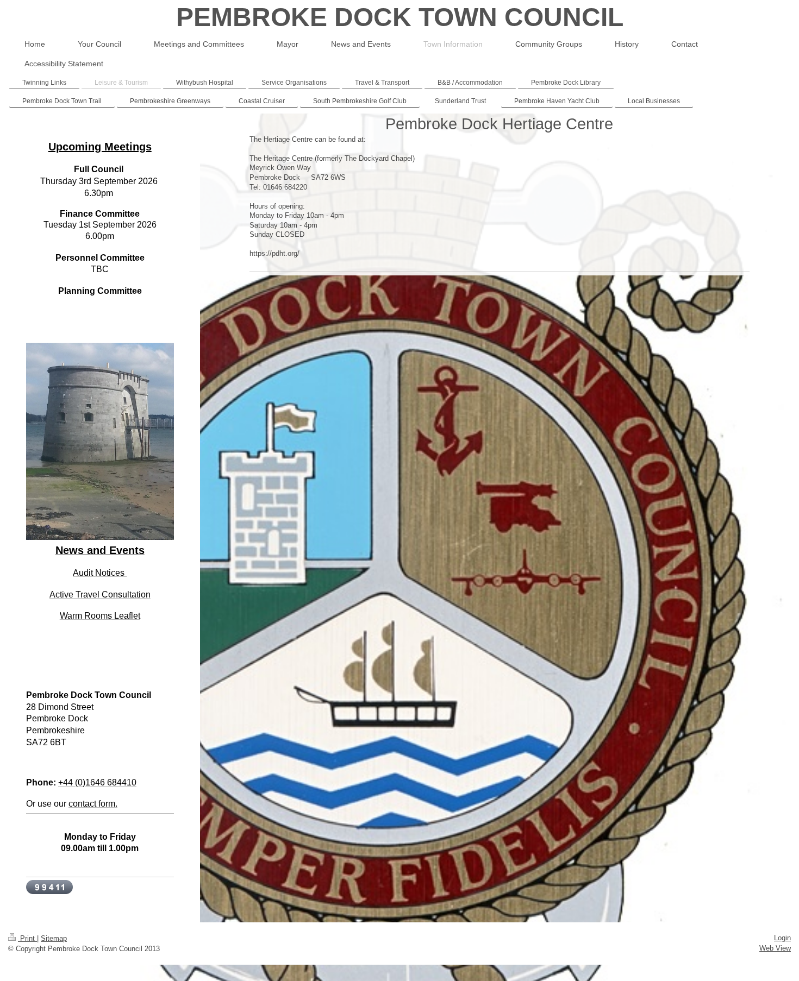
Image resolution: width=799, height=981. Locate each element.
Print (27, 938)
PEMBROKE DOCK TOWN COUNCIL (399, 17)
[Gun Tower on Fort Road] (100, 464)
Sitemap (54, 938)
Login (782, 938)
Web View (775, 948)
